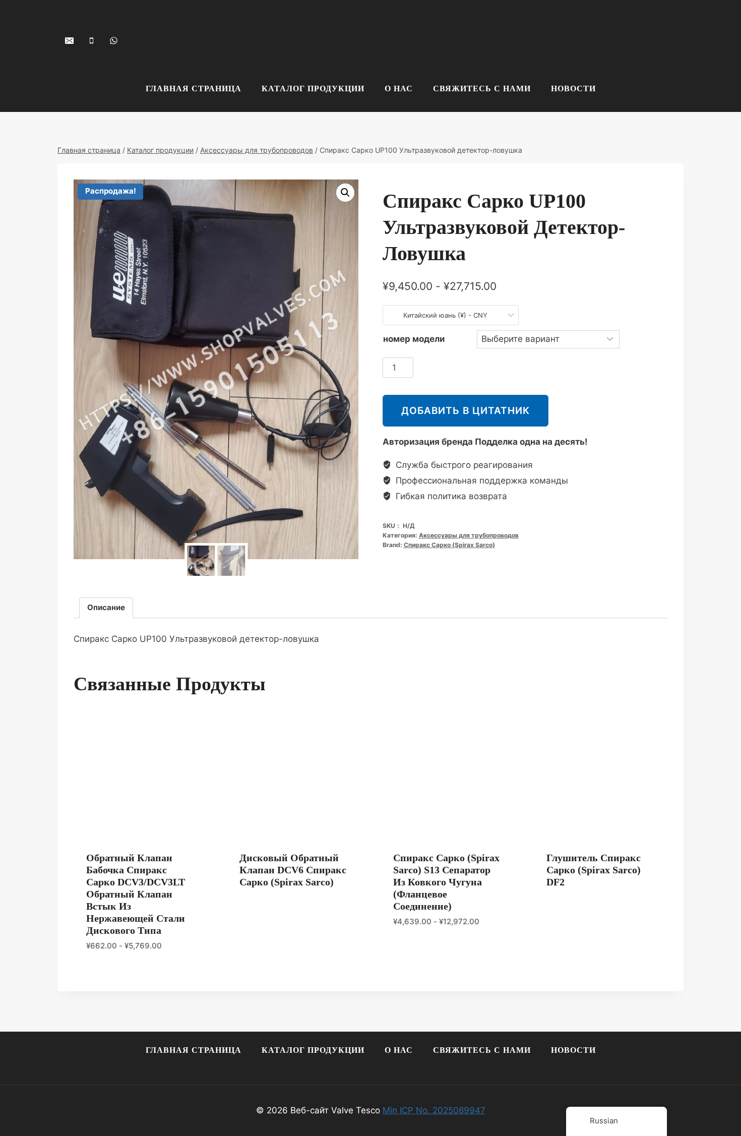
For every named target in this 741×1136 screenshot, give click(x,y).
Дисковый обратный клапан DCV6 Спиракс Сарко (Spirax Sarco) (292, 869)
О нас (399, 88)
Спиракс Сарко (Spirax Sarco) (449, 545)
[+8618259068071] (113, 40)
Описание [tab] (106, 607)
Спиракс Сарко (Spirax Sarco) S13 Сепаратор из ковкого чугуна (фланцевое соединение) (446, 882)
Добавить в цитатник (465, 410)
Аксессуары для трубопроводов (469, 535)
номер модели (414, 339)
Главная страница (193, 88)
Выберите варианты (436, 951)
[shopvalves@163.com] (69, 40)
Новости (573, 88)
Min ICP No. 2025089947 (434, 1110)
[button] (345, 193)
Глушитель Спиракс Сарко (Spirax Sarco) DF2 (593, 869)
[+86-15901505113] (91, 40)
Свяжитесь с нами (482, 88)
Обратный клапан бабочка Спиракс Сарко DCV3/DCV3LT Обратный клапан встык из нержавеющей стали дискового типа (135, 894)
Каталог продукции (313, 88)
